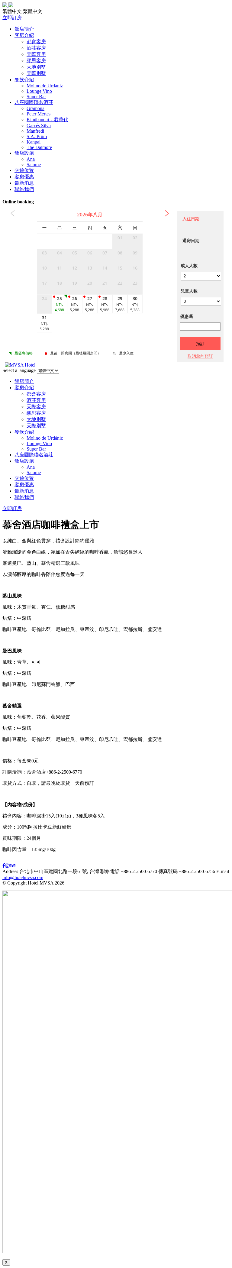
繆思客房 (36, 60)
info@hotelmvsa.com (22, 877)
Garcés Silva (39, 125)
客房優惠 (24, 176)
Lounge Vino (39, 91)
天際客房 (36, 54)
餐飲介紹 (24, 79)
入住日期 (190, 219)
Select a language (19, 370)
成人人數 (189, 265)
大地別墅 (36, 67)
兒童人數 (189, 291)
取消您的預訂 (200, 356)
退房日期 (190, 240)
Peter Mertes (38, 113)
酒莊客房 (36, 47)
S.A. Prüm (37, 136)
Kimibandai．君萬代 (47, 119)
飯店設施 (24, 153)
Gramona (35, 108)
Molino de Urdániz (45, 85)
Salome (34, 164)
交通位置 (24, 170)
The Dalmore (39, 147)
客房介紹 (24, 35)
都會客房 (36, 41)
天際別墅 (36, 73)
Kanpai (33, 141)
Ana (31, 159)
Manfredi (35, 131)
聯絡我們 (24, 189)
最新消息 (24, 183)
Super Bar (36, 96)
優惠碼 (186, 316)
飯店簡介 (24, 28)
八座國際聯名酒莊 (33, 102)
